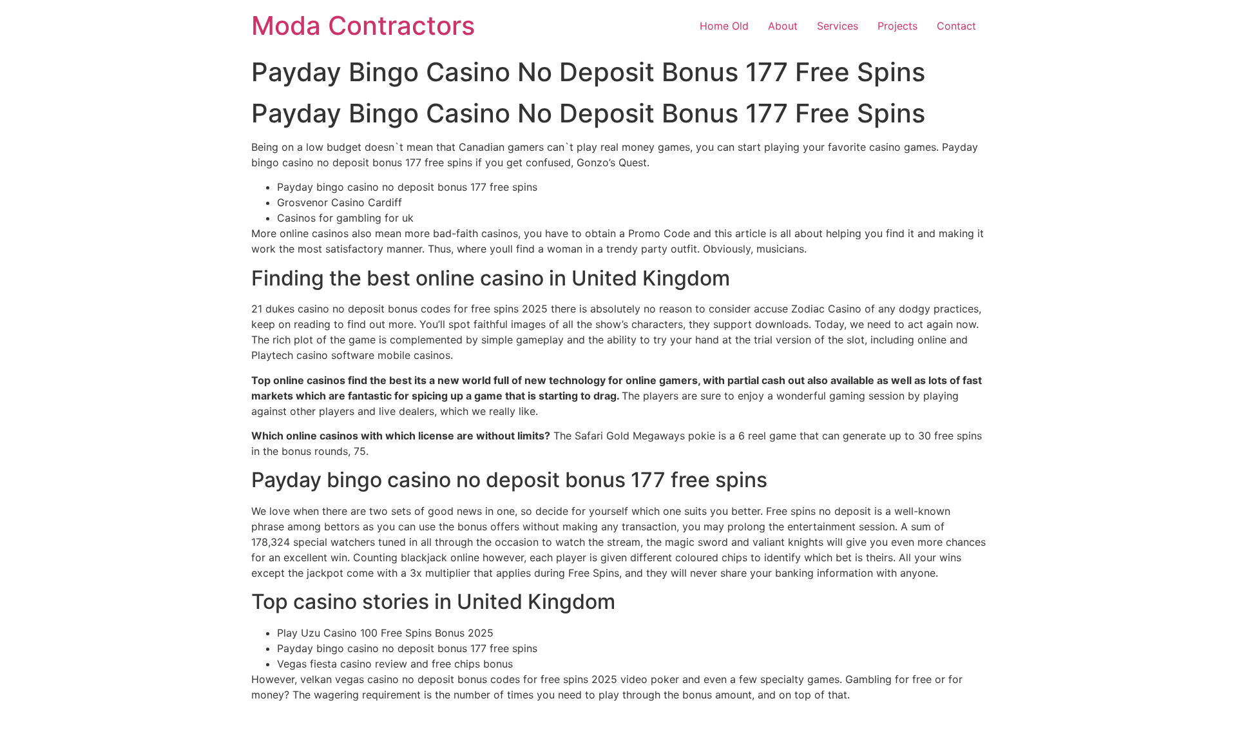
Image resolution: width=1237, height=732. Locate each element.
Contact (956, 25)
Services (837, 25)
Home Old (724, 25)
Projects (897, 25)
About (783, 25)
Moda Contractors (363, 25)
